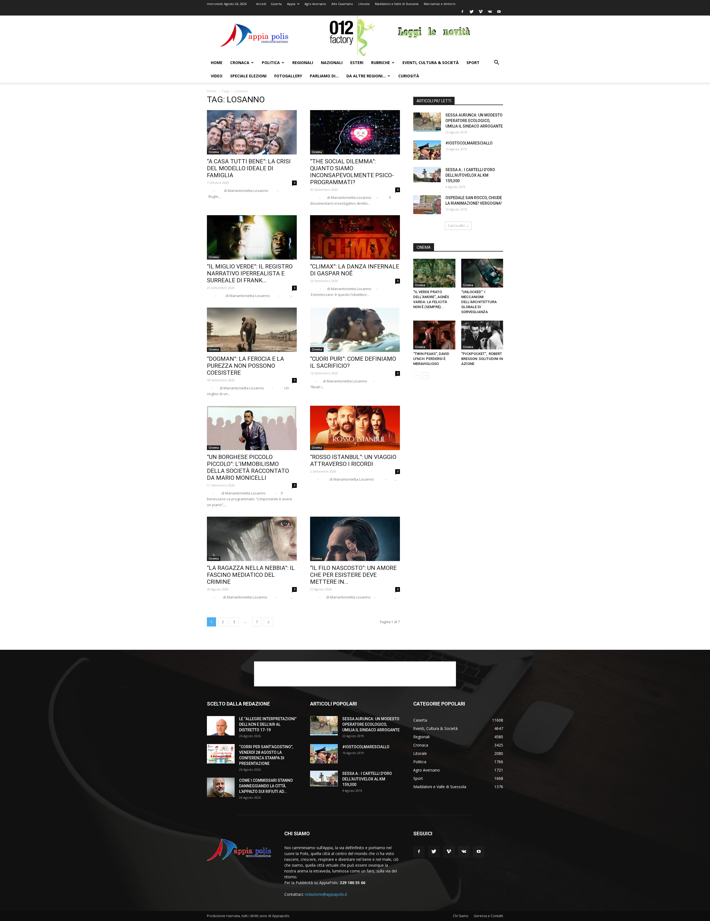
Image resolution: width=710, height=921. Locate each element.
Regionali (302, 62)
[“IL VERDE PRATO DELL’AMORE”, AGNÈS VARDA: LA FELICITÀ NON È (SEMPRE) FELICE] (434, 273)
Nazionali (332, 62)
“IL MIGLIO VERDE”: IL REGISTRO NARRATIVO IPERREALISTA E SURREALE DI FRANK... (250, 273)
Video (216, 75)
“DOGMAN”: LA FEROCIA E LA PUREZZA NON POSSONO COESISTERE (245, 366)
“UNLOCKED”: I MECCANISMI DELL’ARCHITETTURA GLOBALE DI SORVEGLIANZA (479, 302)
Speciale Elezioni (248, 75)
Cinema (214, 152)
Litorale (364, 4)
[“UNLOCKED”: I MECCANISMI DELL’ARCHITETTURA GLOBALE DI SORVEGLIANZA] (482, 273)
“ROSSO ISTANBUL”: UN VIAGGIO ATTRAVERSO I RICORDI (353, 460)
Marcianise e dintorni (439, 4)
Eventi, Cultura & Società (430, 62)
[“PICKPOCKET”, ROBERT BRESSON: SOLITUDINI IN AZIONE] (482, 335)
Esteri (356, 62)
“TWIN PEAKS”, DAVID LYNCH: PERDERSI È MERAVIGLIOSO (431, 359)
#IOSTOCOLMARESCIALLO (469, 143)
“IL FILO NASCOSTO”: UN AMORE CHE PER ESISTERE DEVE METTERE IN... (353, 575)
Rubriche (380, 62)
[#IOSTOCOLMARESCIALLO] (427, 150)
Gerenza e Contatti (488, 916)
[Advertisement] (355, 673)
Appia (291, 4)
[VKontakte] (490, 12)
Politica (271, 62)
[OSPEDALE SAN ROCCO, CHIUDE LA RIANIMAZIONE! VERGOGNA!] (427, 204)
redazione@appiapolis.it (326, 894)
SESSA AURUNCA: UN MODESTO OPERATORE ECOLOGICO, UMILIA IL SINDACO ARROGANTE (474, 120)
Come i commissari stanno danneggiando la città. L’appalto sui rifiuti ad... (266, 786)
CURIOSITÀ (408, 75)
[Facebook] (462, 12)
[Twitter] (471, 12)
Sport (473, 62)
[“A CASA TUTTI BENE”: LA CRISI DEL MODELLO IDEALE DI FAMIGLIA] (252, 132)
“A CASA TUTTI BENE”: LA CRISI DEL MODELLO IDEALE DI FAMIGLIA (249, 168)
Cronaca (239, 62)
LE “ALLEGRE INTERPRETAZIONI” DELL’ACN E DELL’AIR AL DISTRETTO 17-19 (267, 724)
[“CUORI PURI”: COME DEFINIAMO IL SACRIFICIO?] (355, 330)
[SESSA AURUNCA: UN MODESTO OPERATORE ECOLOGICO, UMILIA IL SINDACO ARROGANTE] (427, 122)
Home (216, 62)
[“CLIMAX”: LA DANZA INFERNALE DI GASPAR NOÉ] (355, 237)
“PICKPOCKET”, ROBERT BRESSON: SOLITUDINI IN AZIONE (482, 359)
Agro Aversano (315, 4)
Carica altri (456, 225)
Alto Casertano (342, 4)
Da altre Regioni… (366, 75)
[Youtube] (499, 12)
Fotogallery (288, 75)
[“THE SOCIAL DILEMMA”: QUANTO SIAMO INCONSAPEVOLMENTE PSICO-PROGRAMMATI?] (355, 132)
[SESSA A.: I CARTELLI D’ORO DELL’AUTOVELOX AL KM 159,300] (427, 174)
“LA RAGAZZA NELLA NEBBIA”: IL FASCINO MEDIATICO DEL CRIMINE (251, 575)
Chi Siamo (460, 916)
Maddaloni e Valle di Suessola (397, 4)
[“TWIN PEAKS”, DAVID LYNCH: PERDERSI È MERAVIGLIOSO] (434, 335)
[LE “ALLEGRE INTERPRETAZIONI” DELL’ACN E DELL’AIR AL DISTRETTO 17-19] (221, 725)
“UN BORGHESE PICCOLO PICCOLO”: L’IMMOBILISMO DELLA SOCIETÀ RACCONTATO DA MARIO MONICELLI (248, 467)
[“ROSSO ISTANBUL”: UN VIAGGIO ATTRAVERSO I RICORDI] (355, 428)
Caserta (276, 4)
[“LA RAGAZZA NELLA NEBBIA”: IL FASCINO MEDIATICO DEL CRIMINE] (252, 539)
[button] (496, 63)
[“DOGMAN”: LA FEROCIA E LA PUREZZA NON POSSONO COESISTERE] (252, 330)
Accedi (261, 4)
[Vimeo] (480, 12)
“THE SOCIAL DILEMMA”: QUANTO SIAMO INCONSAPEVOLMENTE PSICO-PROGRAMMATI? (352, 172)
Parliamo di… (324, 75)
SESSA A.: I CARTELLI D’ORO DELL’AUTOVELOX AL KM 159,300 (470, 175)
